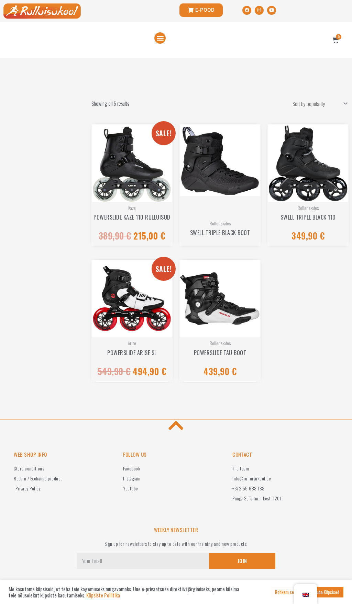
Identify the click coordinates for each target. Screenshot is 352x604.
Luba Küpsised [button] (327, 592)
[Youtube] (271, 10)
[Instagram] (259, 10)
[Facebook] (246, 10)
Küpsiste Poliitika (103, 595)
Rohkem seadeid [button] (289, 592)
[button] (160, 38)
